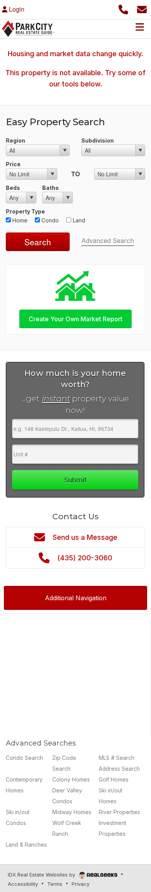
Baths (50, 187)
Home (19, 220)
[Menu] (139, 26)
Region (15, 140)
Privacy (80, 884)
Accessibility (23, 884)
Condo (49, 220)
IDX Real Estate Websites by (42, 874)
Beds (13, 187)
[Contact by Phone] (123, 8)
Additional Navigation (75, 598)
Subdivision (97, 140)
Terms (54, 884)
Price (13, 164)
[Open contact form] (142, 8)
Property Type (25, 211)
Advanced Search (107, 241)
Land (78, 220)
